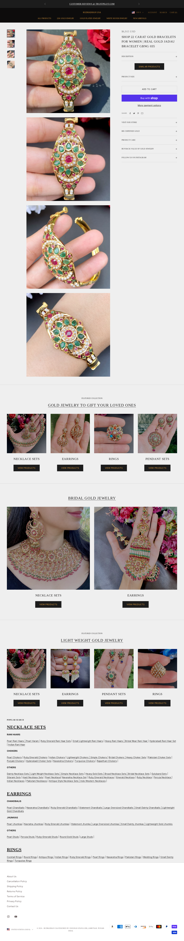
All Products (44, 18)
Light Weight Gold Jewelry (92, 640)
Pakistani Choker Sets (159, 757)
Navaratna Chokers (63, 761)
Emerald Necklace (125, 777)
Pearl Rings (99, 857)
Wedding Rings (151, 857)
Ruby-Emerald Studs (47, 836)
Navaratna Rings (115, 857)
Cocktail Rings (14, 857)
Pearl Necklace (53, 777)
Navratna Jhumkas (33, 824)
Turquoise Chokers (85, 761)
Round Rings (30, 857)
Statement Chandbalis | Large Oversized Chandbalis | (107, 807)
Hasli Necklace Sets (33, 777)
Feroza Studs (28, 836)
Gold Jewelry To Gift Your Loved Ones (92, 405)
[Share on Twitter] (134, 113)
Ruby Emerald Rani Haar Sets (56, 741)
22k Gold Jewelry (65, 18)
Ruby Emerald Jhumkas (57, 824)
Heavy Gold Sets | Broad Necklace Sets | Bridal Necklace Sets (118, 773)
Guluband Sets (159, 773)
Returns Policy (14, 891)
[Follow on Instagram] (8, 916)
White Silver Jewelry (117, 18)
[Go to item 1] (11, 33)
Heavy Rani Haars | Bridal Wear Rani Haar (126, 741)
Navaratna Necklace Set (74, 777)
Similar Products (149, 67)
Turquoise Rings (23, 860)
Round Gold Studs (69, 836)
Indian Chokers (57, 757)
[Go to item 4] (11, 64)
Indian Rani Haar (16, 744)
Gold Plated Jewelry (90, 18)
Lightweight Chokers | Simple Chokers (87, 757)
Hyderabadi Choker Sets (38, 761)
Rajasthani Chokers (107, 761)
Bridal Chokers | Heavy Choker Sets (127, 757)
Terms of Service (16, 896)
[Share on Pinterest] (138, 113)
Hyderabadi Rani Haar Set (163, 741)
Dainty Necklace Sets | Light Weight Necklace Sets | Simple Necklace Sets (45, 773)
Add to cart (149, 89)
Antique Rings (46, 857)
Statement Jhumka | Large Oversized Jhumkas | (96, 824)
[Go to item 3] (11, 54)
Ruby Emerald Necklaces (101, 777)
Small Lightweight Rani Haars (88, 741)
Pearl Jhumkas (14, 824)
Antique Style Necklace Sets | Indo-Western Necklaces (77, 781)
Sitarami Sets (14, 777)
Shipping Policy (15, 886)
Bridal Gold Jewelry (92, 498)
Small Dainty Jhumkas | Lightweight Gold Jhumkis (146, 824)
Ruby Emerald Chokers (35, 757)
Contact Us (12, 906)
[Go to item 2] (11, 44)
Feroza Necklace (163, 777)
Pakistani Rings (133, 857)
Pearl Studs (13, 836)
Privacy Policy (14, 901)
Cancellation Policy (17, 881)
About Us (11, 876)
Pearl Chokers (14, 757)
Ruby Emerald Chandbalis (64, 807)
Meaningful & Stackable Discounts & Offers (92, 4)
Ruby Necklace (144, 777)
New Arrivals (139, 18)
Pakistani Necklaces (36, 781)
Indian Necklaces (15, 781)
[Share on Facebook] (130, 113)
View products (27, 468)
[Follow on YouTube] (15, 916)
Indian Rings (61, 857)
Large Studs (86, 836)
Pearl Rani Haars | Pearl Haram (23, 741)
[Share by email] (142, 113)
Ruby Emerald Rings (80, 857)
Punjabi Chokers (15, 761)
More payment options (149, 105)
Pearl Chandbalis (15, 807)
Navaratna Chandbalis (37, 807)
